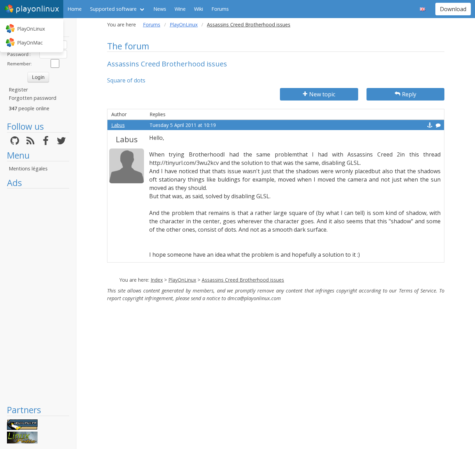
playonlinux (37, 9)
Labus (118, 125)
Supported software (113, 9)
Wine (180, 9)
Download (453, 9)
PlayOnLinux (31, 28)
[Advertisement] (38, 296)
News (159, 9)
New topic (322, 94)
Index (157, 279)
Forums (220, 9)
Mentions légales (28, 168)
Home (74, 9)
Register (18, 89)
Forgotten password (32, 98)
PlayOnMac (30, 42)
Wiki (198, 9)
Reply (409, 94)
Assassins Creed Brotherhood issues (243, 279)
